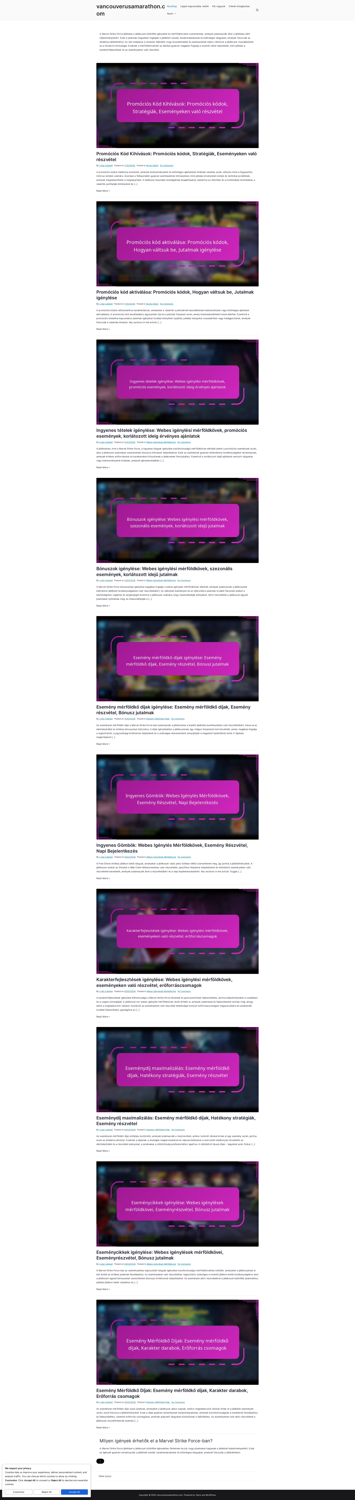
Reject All (47, 1492)
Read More (102, 190)
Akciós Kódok (152, 165)
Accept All (74, 1492)
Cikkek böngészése (239, 6)
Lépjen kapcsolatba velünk (194, 6)
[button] (174, 14)
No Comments (166, 165)
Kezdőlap (172, 6)
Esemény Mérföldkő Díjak (158, 719)
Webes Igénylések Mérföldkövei (161, 442)
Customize (18, 1492)
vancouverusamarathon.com (169, 1495)
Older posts (105, 1476)
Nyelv (170, 13)
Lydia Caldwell (106, 165)
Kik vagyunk (218, 6)
